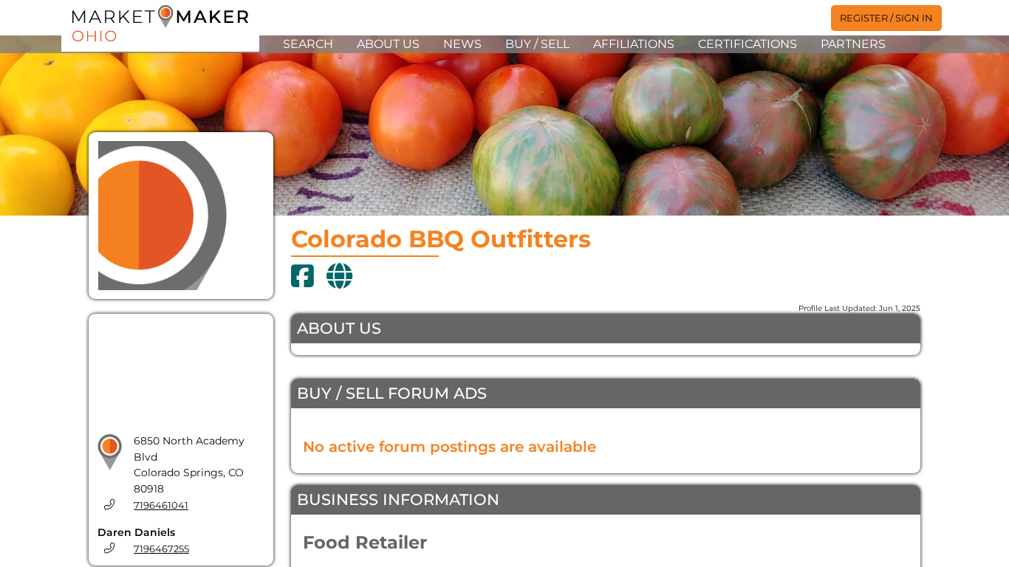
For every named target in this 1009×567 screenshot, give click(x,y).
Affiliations (633, 44)
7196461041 (161, 505)
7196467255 (161, 548)
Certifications (747, 44)
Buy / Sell (537, 44)
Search (308, 44)
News (462, 44)
